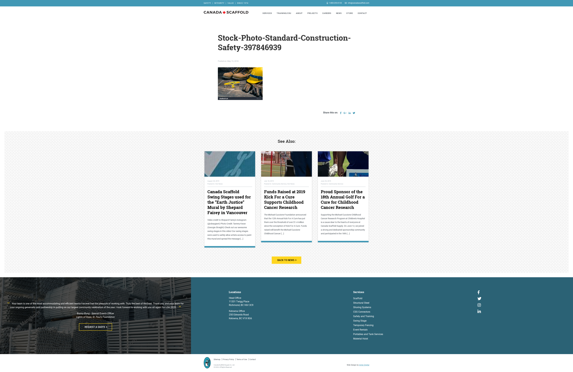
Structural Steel (361, 302)
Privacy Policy (228, 359)
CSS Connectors (361, 311)
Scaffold (357, 298)
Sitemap (217, 359)
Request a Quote (95, 327)
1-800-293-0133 (335, 3)
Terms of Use (242, 359)
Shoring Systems (362, 307)
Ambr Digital (364, 365)
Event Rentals (360, 329)
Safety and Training (363, 316)
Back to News (285, 260)
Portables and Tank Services (368, 334)
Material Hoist (360, 338)
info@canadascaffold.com (358, 3)
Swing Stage (359, 320)
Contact (252, 359)
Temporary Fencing (363, 325)
